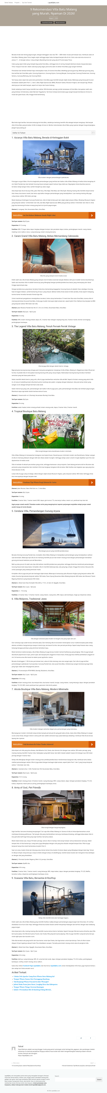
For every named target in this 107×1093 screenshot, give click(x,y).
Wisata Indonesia (60, 22)
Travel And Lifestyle (47, 22)
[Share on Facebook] (90, 1038)
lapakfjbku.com (56, 966)
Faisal (20, 1046)
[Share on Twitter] (81, 1038)
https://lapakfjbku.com (25, 1055)
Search (57, 1076)
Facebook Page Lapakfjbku (32, 966)
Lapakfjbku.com (53, 3)
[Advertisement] (53, 41)
